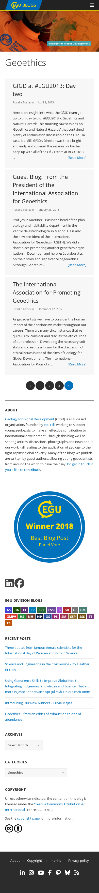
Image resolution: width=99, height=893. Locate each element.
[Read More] (77, 157)
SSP (73, 616)
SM (63, 616)
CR (32, 610)
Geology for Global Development (29, 419)
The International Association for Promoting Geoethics (46, 292)
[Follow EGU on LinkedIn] (22, 872)
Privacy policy (78, 860)
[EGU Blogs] (23, 9)
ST (90, 616)
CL (25, 610)
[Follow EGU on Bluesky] (67, 872)
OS (48, 616)
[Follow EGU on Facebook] (50, 872)
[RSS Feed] (76, 872)
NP (39, 616)
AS (9, 610)
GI (74, 610)
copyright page (28, 818)
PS (56, 616)
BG (16, 610)
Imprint (55, 860)
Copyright (34, 860)
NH (30, 616)
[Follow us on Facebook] (19, 583)
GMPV (11, 616)
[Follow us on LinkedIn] (9, 583)
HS (22, 616)
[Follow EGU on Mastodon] (58, 872)
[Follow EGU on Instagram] (31, 872)
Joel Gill (49, 424)
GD (66, 610)
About (15, 860)
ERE (41, 610)
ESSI (51, 610)
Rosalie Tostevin (23, 102)
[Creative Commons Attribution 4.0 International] (9, 831)
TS (8, 623)
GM (83, 610)
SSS (82, 616)
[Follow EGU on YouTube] (41, 872)
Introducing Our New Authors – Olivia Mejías (38, 703)
